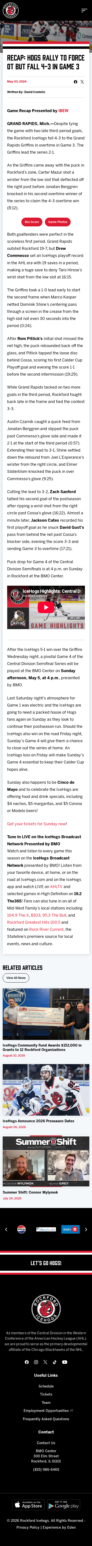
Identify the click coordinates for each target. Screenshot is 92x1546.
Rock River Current (46, 930)
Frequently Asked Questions (46, 1419)
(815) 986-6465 (46, 1470)
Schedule (46, 1386)
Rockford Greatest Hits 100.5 (33, 922)
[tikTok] (55, 1362)
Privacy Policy (27, 1527)
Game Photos (57, 222)
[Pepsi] (21, 1229)
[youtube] (64, 1362)
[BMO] (70, 1229)
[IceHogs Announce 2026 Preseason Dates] (46, 1090)
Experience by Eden (59, 1527)
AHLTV (56, 887)
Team (46, 1403)
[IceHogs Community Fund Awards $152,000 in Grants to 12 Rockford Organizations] (46, 1014)
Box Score (32, 222)
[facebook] (27, 1362)
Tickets (46, 1394)
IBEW (63, 111)
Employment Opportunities (46, 1411)
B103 (35, 915)
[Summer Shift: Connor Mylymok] (46, 1161)
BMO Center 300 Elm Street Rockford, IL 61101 (46, 1456)
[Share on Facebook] (75, 82)
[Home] (11, 10)
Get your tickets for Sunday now (36, 824)
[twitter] (45, 1362)
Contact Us (46, 1443)
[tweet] (82, 82)
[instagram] (36, 1362)
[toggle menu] (84, 10)
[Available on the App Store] (28, 1504)
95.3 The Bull (54, 915)
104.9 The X (18, 915)
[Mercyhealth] (46, 1229)
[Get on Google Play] (63, 1504)
